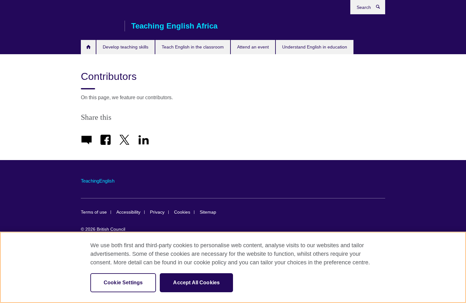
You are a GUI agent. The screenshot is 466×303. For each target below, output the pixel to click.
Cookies (182, 212)
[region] (233, 267)
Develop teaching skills (125, 46)
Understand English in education (314, 46)
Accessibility (128, 212)
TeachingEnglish (97, 181)
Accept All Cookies (196, 282)
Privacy (157, 212)
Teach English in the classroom (193, 46)
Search (381, 8)
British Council (99, 26)
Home (88, 47)
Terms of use (94, 212)
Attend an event (253, 46)
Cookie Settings (123, 282)
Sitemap (208, 212)
